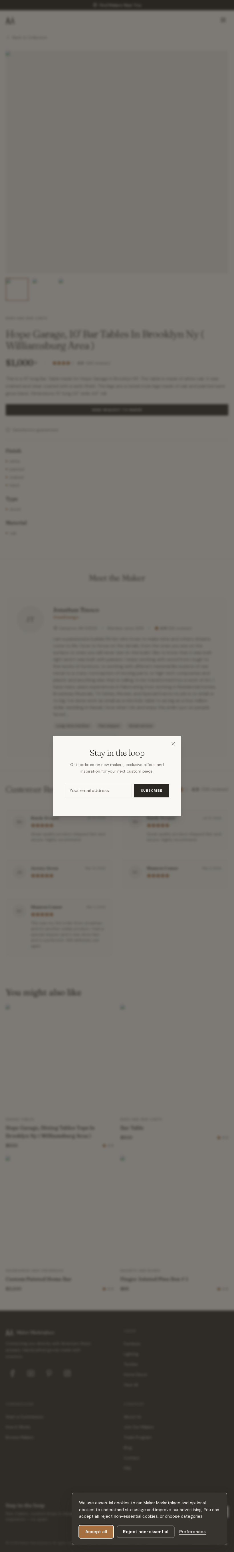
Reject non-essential (145, 1532)
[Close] (173, 744)
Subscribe (151, 790)
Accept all (96, 1532)
